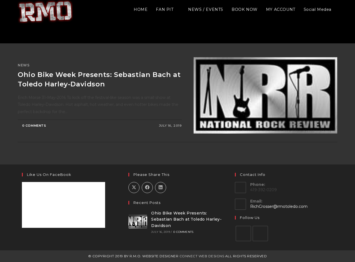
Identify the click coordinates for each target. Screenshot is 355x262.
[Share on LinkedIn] (160, 187)
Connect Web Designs (201, 256)
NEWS (23, 65)
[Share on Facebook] (147, 187)
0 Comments (34, 126)
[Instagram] (260, 233)
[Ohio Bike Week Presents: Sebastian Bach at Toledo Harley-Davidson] (137, 221)
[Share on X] (134, 187)
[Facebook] (243, 233)
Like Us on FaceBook (49, 174)
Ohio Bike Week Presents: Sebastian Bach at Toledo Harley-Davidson (186, 219)
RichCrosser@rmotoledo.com (279, 206)
